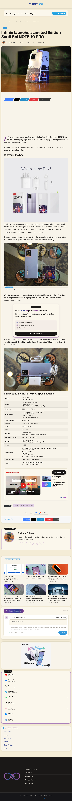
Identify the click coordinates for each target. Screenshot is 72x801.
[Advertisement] (36, 120)
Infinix (16, 505)
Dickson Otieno (10, 42)
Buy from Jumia (27, 399)
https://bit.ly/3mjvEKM (16, 342)
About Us (28, 773)
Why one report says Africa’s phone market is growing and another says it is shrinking (12, 598)
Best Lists (7, 738)
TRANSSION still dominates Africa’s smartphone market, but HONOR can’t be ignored (34, 598)
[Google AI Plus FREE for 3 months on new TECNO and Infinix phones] (14, 569)
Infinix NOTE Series (27, 505)
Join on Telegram (60, 13)
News (7, 21)
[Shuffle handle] (24, 617)
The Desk (7, 732)
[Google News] (41, 513)
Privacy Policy (30, 780)
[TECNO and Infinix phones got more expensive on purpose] (36, 569)
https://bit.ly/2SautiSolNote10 (54, 342)
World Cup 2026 (31, 769)
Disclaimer (29, 783)
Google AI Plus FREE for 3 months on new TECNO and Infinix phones (11, 577)
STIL (5, 748)
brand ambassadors (21, 142)
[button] (23, 485)
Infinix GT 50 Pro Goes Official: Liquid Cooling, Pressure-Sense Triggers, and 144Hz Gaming (57, 598)
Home (3, 21)
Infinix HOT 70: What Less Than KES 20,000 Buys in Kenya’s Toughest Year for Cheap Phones (57, 577)
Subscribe (60, 472)
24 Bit (6, 742)
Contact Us (29, 776)
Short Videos (8, 745)
